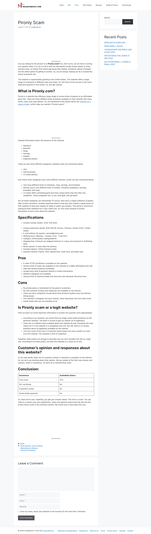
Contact (130, 531)
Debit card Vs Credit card (114, 42)
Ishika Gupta (126, 5)
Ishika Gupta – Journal (113, 46)
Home (61, 5)
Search (107, 18)
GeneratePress (48, 531)
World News (87, 5)
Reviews (99, 5)
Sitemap (122, 531)
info (69, 5)
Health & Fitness (112, 5)
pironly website (37, 446)
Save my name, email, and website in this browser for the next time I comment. (53, 511)
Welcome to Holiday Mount (67, 531)
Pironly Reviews (25, 446)
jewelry (33, 188)
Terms (103, 531)
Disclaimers (83, 531)
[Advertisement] (56, 46)
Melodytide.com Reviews (29, 448)
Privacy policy (112, 531)
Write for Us (94, 531)
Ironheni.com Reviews (28, 450)
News (77, 5)
